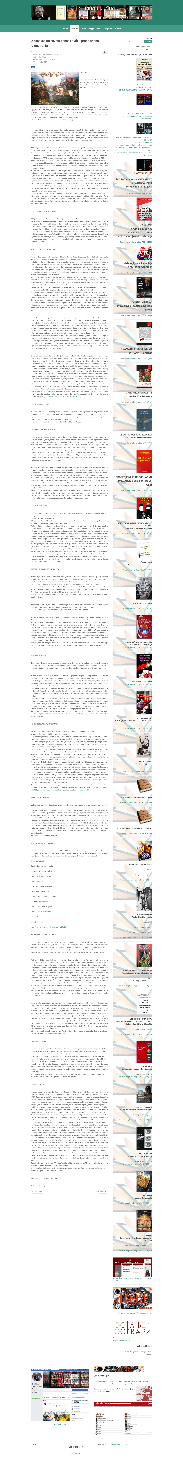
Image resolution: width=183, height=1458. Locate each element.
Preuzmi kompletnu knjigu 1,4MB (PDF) (137, 647)
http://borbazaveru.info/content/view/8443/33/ (62, 397)
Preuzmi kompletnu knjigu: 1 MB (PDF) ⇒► (136, 1164)
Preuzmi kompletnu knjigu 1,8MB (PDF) (137, 728)
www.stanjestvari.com (122, 1340)
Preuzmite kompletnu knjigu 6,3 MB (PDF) (136, 443)
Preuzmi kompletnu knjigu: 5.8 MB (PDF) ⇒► (135, 1251)
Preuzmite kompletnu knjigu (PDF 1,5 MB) (139, 193)
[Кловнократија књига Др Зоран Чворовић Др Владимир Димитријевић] (144, 165)
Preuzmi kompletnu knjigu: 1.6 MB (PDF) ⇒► (135, 1077)
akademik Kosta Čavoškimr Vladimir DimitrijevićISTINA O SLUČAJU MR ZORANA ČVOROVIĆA (135, 87)
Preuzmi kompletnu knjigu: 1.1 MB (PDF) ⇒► (135, 986)
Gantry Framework (114, 1445)
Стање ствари (118, 1338)
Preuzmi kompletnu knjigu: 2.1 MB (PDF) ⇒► (135, 937)
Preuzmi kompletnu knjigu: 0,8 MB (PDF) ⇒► (135, 833)
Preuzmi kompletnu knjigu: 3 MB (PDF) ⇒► (136, 880)
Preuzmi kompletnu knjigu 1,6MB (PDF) (137, 684)
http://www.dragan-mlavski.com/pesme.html (48, 927)
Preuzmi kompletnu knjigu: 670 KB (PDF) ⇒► (135, 1203)
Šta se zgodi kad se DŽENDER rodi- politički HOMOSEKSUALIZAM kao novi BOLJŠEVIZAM (137, 116)
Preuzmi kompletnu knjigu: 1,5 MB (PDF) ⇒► (135, 802)
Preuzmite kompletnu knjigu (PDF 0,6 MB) (136, 273)
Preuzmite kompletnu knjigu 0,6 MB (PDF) (136, 533)
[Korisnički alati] (105, 52)
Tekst (44, 57)
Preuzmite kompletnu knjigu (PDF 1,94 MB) (136, 242)
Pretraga (148, 41)
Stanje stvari (130, 1338)
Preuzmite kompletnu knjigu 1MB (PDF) (137, 570)
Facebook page (60, 1425)
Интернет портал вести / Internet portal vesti (135, 1313)
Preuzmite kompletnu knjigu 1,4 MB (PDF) (136, 402)
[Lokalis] (119, 1369)
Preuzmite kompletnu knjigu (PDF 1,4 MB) (136, 315)
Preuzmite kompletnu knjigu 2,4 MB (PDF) (136, 359)
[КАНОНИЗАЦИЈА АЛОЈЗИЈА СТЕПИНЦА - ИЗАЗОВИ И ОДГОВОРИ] (144, 128)
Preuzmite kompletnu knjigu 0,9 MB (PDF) (136, 490)
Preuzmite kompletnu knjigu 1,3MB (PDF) (137, 608)
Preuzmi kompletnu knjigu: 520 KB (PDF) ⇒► (135, 1034)
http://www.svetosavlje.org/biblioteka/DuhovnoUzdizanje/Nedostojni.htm (62, 790)
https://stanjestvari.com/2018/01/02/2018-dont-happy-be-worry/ (55, 107)
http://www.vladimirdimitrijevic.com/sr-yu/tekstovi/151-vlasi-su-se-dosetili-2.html (61, 582)
